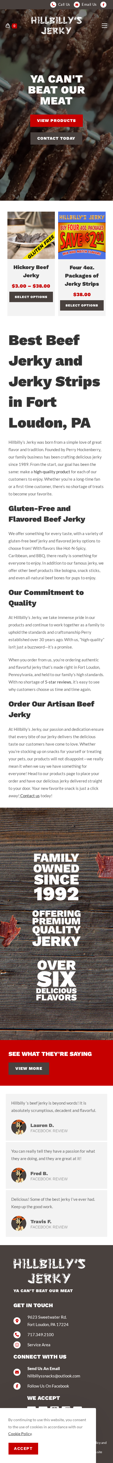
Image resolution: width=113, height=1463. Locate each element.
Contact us (29, 795)
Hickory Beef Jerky (31, 271)
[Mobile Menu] (104, 25)
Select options (31, 297)
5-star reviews (58, 681)
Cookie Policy (20, 1433)
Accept (23, 1448)
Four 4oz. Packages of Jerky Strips (82, 275)
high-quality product (52, 471)
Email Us (89, 4)
